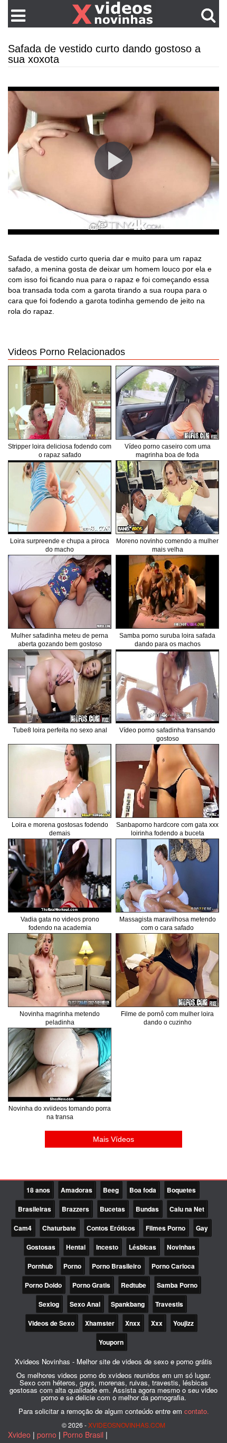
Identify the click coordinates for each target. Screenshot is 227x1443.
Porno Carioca (173, 1266)
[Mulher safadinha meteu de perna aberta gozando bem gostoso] (59, 591)
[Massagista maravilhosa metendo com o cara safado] (167, 875)
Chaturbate (59, 1228)
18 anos (38, 1190)
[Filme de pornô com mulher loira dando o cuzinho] (167, 970)
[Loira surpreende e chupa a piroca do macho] (59, 497)
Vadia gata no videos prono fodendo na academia (60, 924)
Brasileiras (34, 1209)
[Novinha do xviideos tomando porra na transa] (59, 1064)
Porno (72, 1266)
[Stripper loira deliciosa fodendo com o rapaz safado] (59, 402)
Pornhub (40, 1266)
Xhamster (100, 1323)
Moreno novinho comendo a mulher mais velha (167, 545)
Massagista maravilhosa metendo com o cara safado (167, 924)
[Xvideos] (113, 13)
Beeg (111, 1190)
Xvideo (19, 1434)
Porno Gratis (91, 1285)
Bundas (147, 1209)
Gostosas (40, 1247)
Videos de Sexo (51, 1323)
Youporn (111, 1342)
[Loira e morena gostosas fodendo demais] (59, 780)
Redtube (133, 1285)
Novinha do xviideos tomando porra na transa (59, 1113)
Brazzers (75, 1209)
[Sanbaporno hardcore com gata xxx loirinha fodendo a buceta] (167, 780)
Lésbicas (142, 1247)
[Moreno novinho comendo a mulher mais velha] (167, 497)
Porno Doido (43, 1285)
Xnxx (132, 1323)
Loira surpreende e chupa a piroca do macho (59, 545)
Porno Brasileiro (116, 1266)
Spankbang (128, 1304)
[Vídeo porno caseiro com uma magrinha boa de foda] (167, 402)
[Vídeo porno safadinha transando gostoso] (167, 686)
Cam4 (23, 1228)
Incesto (107, 1247)
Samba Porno (177, 1285)
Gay (202, 1228)
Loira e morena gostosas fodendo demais (60, 829)
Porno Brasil (83, 1434)
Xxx (157, 1323)
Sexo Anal (85, 1304)
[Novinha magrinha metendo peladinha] (59, 970)
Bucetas (112, 1209)
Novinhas (181, 1247)
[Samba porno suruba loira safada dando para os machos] (167, 591)
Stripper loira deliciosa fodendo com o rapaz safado (59, 451)
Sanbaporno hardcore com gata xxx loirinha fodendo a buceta (167, 829)
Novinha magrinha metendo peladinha (60, 1018)
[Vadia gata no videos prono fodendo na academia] (59, 875)
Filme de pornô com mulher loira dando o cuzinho (167, 1018)
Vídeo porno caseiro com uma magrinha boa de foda (168, 451)
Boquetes (181, 1190)
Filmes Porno (165, 1228)
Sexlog (49, 1304)
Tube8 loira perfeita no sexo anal (60, 730)
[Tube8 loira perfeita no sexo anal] (59, 686)
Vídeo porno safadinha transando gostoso (167, 734)
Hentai (76, 1247)
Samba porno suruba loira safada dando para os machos (167, 640)
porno (46, 1434)
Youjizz (183, 1323)
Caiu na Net (186, 1209)
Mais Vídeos (113, 1139)
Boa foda (142, 1190)
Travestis (169, 1304)
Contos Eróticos (111, 1228)
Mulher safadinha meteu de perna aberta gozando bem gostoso (59, 640)
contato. (196, 1411)
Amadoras (76, 1190)
